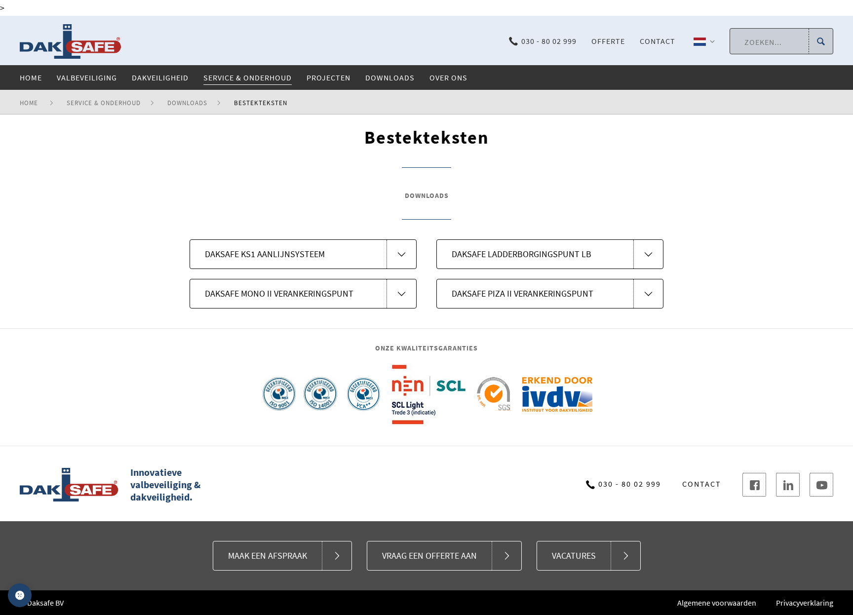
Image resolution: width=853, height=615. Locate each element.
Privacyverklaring (804, 603)
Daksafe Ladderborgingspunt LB (521, 254)
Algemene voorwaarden (716, 603)
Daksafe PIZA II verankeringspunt (522, 293)
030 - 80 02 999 (549, 41)
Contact (657, 41)
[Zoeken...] (821, 42)
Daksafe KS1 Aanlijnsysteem (265, 254)
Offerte (608, 41)
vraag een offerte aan (429, 555)
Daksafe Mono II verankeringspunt (279, 293)
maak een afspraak (267, 555)
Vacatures (574, 555)
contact (701, 484)
